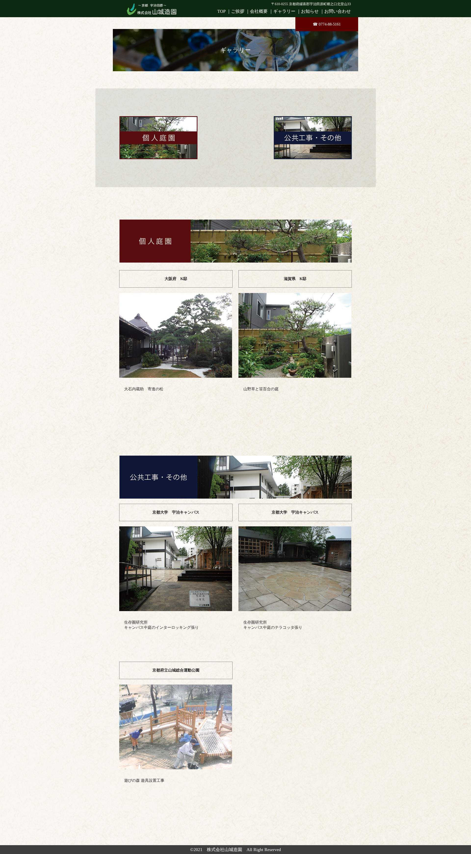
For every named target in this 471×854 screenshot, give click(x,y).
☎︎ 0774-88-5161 (327, 24)
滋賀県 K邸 (295, 279)
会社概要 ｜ (261, 11)
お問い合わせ (337, 11)
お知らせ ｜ (312, 11)
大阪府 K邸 (176, 279)
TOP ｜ (224, 11)
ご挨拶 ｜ (240, 11)
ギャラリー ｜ (287, 11)
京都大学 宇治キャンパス (175, 512)
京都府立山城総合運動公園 (175, 670)
